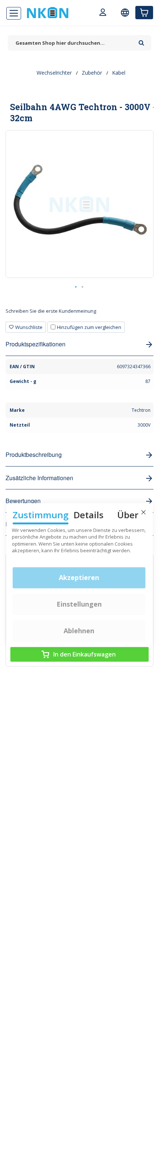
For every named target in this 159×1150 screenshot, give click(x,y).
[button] (76, 287)
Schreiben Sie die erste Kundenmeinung (51, 311)
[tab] (79, 314)
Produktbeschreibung (34, 454)
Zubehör (92, 72)
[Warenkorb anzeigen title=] (144, 12)
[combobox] (71, 43)
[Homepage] (47, 12)
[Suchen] (141, 40)
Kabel (118, 72)
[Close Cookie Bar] (143, 512)
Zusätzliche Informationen (39, 478)
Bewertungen (23, 500)
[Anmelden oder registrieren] (103, 13)
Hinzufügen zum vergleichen (89, 327)
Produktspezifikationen (35, 344)
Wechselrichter (54, 72)
